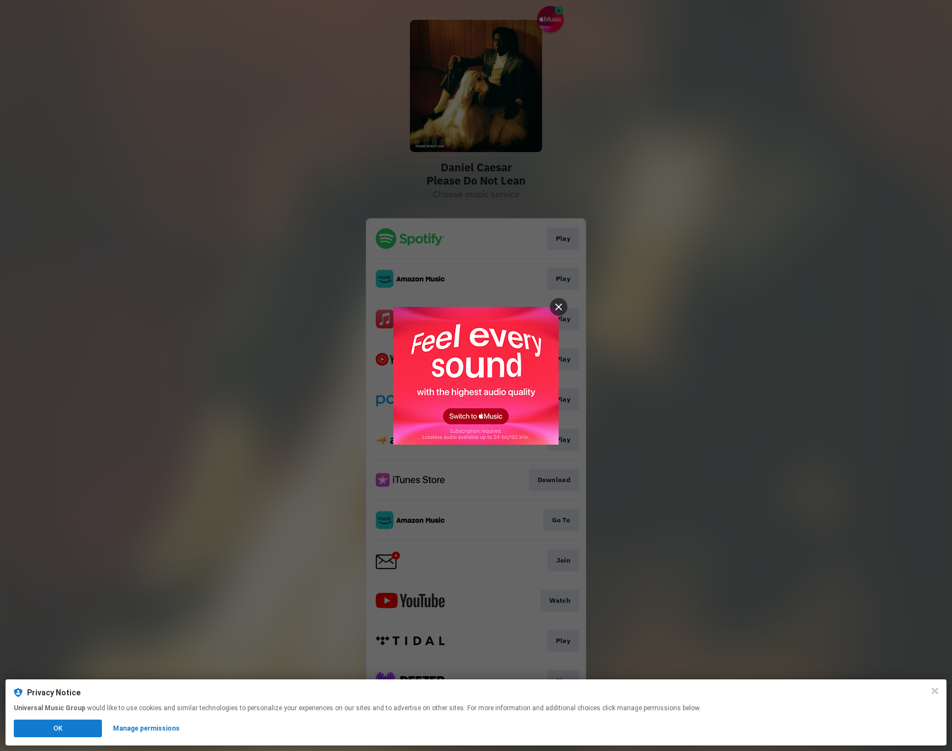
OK (57, 728)
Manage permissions (146, 728)
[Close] (935, 691)
